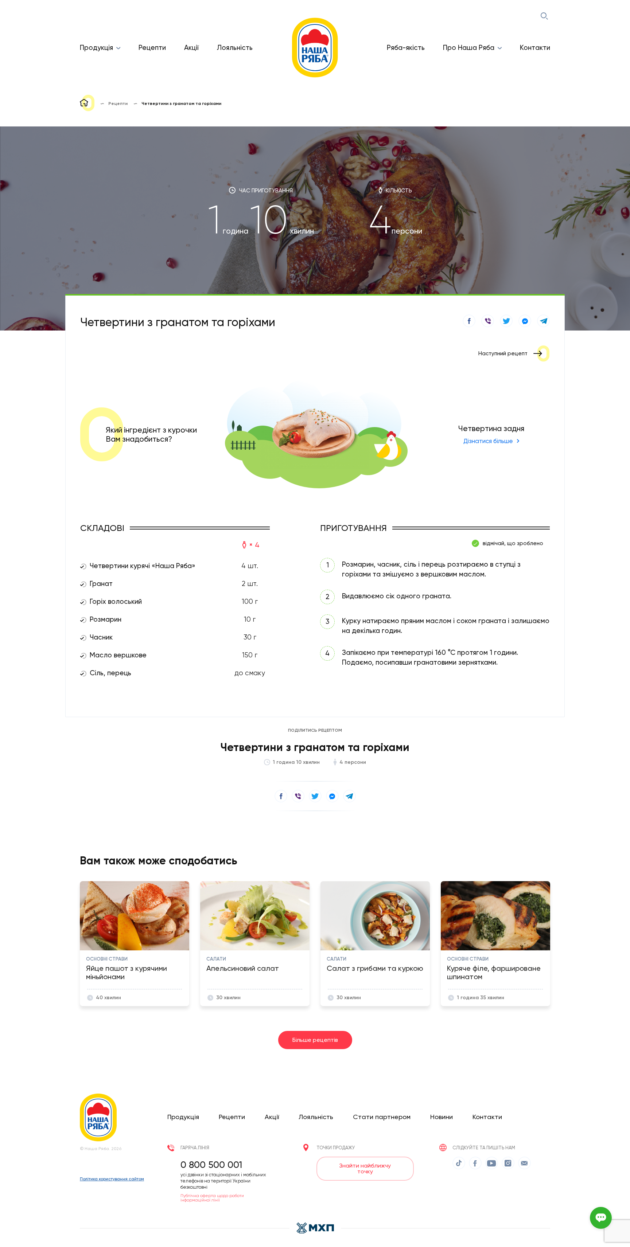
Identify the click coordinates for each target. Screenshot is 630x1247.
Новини (441, 1117)
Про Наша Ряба (468, 47)
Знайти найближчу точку (365, 1168)
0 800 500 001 (211, 1164)
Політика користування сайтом (112, 1178)
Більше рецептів (315, 1039)
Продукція (96, 47)
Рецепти (152, 47)
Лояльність (235, 47)
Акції (191, 47)
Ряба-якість (406, 47)
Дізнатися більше (488, 441)
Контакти (535, 47)
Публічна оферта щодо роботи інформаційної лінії (212, 1197)
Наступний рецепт (503, 353)
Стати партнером (382, 1117)
